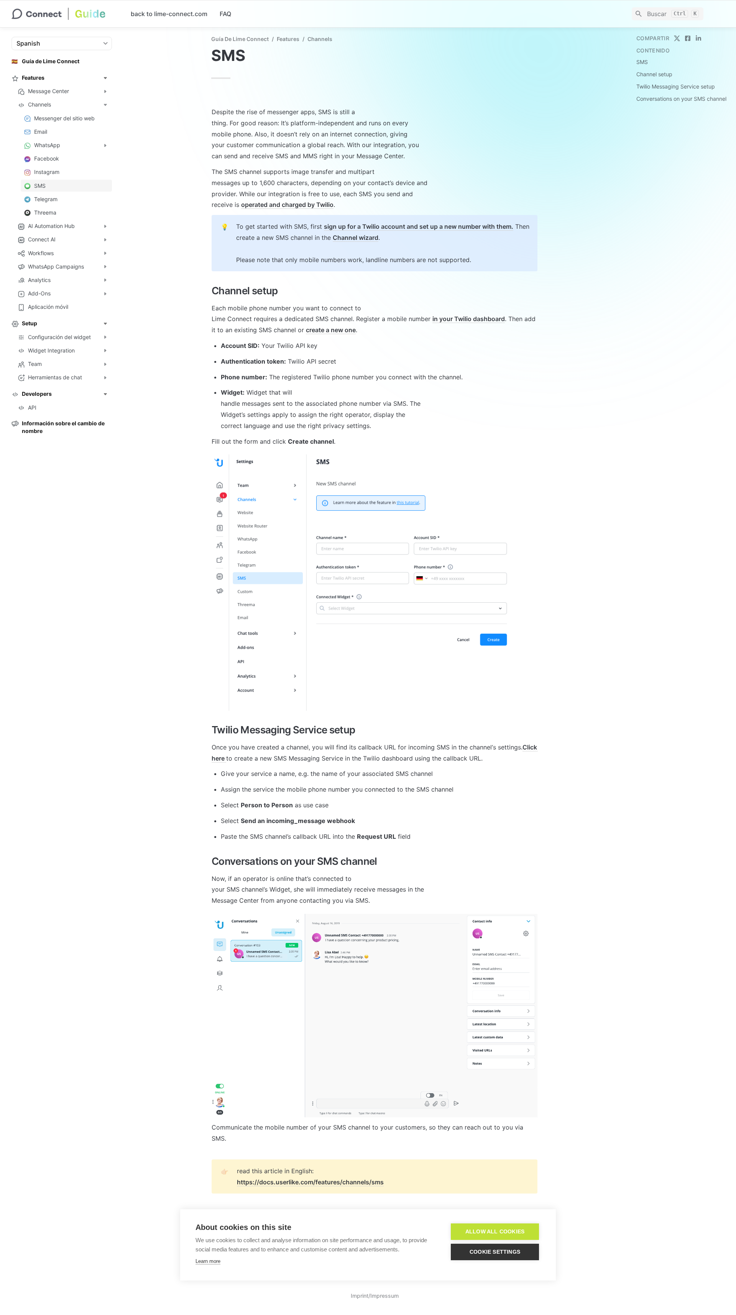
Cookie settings (495, 1252)
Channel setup (654, 74)
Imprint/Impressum (375, 1295)
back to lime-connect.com (169, 14)
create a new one (331, 330)
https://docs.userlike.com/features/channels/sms (310, 1182)
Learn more (208, 1261)
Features (288, 39)
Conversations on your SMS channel (681, 98)
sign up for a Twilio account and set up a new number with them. (418, 226)
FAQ (225, 14)
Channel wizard (355, 237)
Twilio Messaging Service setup (675, 86)
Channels (319, 39)
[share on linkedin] (698, 38)
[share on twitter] (677, 38)
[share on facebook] (688, 38)
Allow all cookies (494, 1232)
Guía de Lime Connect (240, 39)
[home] (65, 14)
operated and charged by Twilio (287, 204)
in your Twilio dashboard (468, 319)
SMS (642, 62)
